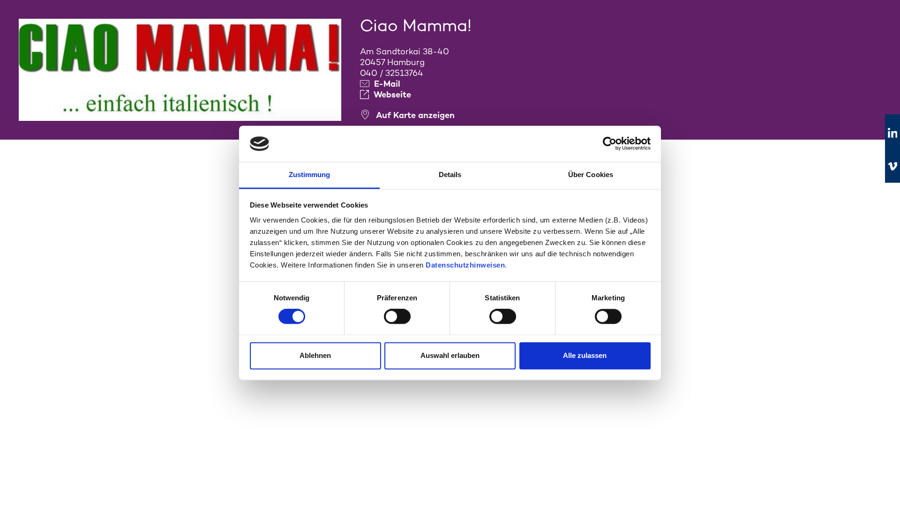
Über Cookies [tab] (590, 175)
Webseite (392, 94)
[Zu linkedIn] (892, 133)
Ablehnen (315, 355)
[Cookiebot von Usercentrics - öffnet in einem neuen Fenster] (610, 144)
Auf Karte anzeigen (415, 115)
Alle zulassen (585, 355)
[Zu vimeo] (892, 166)
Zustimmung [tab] (309, 175)
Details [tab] (450, 175)
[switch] (397, 316)
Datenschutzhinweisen (465, 265)
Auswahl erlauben (450, 355)
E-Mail (387, 83)
